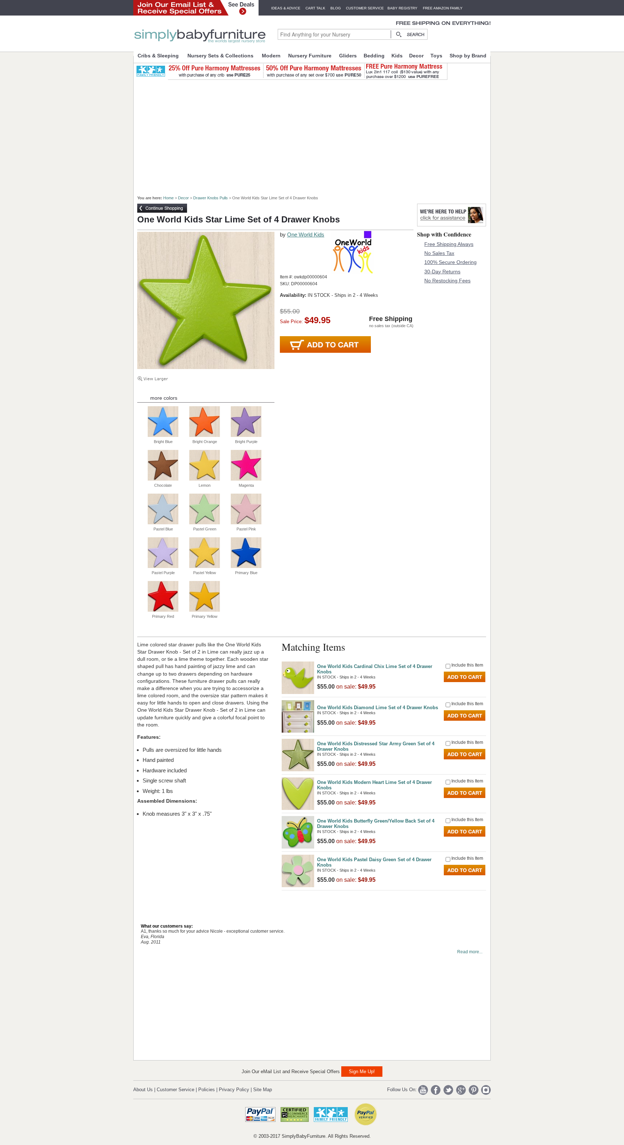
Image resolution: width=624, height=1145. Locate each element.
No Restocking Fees (447, 280)
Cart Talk (315, 8)
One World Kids (305, 234)
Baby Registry (402, 8)
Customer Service (365, 8)
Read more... (469, 951)
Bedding (374, 55)
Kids (397, 55)
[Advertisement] (316, 134)
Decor (416, 55)
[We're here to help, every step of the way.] (451, 224)
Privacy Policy (234, 1089)
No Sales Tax (439, 253)
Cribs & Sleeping (158, 55)
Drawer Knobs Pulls (210, 198)
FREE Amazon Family (443, 8)
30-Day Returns (442, 271)
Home (168, 198)
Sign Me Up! (362, 1071)
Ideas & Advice (285, 8)
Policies (206, 1089)
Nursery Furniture (310, 55)
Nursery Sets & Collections (220, 55)
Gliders (348, 55)
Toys (436, 55)
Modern (271, 55)
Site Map (262, 1089)
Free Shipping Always (448, 244)
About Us (143, 1089)
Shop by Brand (468, 55)
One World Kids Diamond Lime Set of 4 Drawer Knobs (377, 707)
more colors (163, 398)
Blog (335, 8)
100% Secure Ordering (450, 262)
